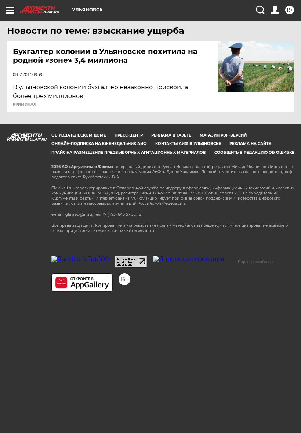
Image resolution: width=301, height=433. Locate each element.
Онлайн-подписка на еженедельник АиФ (99, 143)
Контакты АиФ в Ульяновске (188, 143)
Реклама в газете (171, 135)
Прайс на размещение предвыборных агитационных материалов (128, 152)
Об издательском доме (78, 135)
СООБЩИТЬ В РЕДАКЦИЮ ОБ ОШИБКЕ (254, 152)
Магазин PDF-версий (223, 135)
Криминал (24, 104)
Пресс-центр (129, 135)
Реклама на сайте (250, 143)
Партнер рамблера (255, 261)
